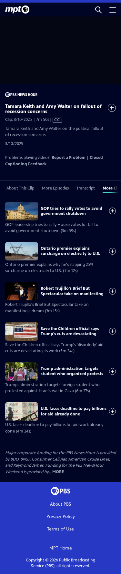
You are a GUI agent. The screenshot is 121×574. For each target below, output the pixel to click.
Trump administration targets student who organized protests (72, 371)
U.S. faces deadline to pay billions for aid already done (73, 411)
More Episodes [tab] (55, 188)
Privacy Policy (60, 516)
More (58, 472)
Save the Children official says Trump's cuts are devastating (70, 331)
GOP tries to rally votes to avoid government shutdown (71, 211)
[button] (98, 9)
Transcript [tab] (85, 188)
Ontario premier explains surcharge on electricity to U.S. (70, 251)
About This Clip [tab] (20, 188)
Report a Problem (69, 157)
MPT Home (60, 548)
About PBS (60, 504)
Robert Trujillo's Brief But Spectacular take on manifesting (72, 291)
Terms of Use (60, 529)
